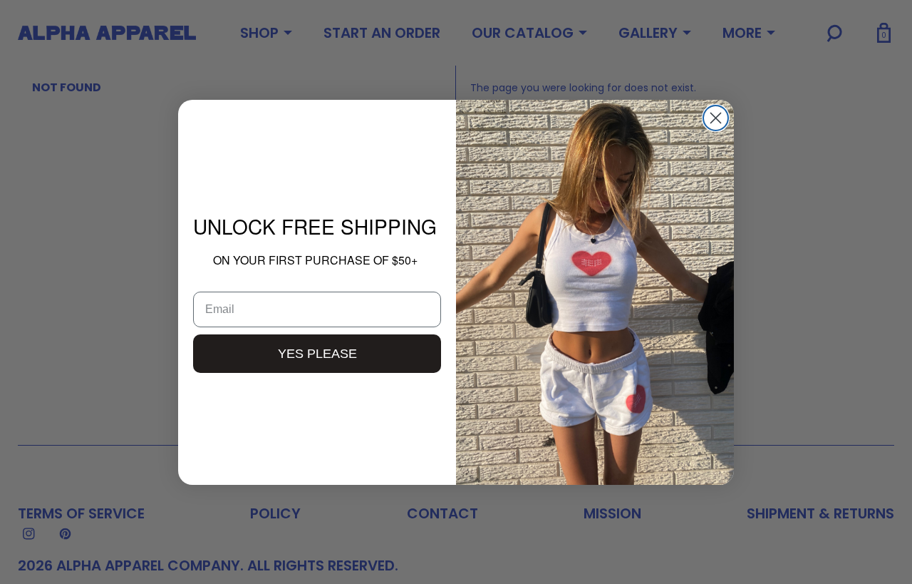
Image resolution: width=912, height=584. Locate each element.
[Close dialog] (715, 118)
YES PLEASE (317, 354)
